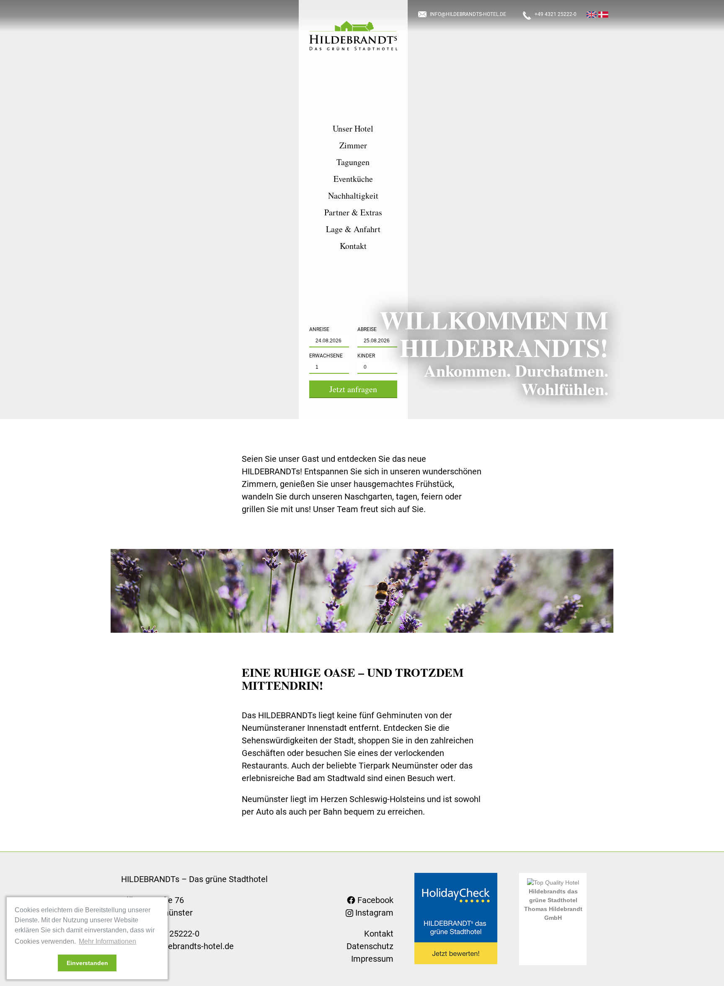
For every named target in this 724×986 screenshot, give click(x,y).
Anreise (319, 329)
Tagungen (353, 162)
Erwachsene (326, 356)
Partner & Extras (353, 212)
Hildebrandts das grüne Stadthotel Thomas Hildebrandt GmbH (553, 904)
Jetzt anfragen (353, 389)
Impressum (372, 959)
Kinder (366, 356)
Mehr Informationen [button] (107, 941)
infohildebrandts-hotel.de (468, 14)
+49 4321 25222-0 (556, 14)
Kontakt (353, 246)
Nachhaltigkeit (353, 196)
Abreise (367, 329)
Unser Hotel (353, 128)
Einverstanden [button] (87, 963)
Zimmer (353, 145)
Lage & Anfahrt (353, 229)
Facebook (374, 900)
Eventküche (353, 179)
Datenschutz (369, 946)
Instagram (373, 913)
